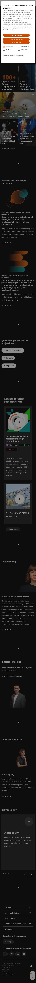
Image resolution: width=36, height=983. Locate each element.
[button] (32, 967)
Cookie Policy (18, 20)
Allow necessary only (16, 39)
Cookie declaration (8, 55)
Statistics (9, 49)
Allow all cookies (16, 35)
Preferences (25, 47)
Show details (19, 55)
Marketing (24, 49)
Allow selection (16, 42)
